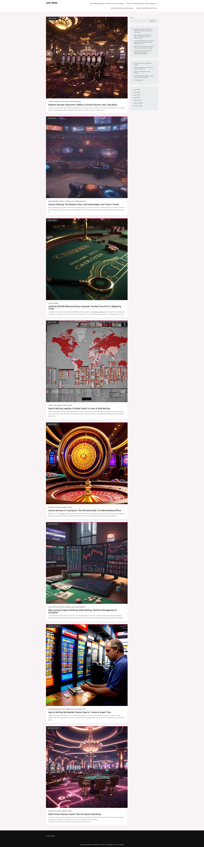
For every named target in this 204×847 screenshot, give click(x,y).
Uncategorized (53, 303)
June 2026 (137, 92)
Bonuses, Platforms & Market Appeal (122, 8)
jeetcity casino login (99, 312)
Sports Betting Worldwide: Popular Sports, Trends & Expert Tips (79, 712)
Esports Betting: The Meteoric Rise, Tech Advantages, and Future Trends (83, 204)
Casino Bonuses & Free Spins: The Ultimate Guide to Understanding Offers (84, 510)
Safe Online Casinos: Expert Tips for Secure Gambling (74, 814)
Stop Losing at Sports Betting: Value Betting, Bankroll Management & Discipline (82, 611)
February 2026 (138, 103)
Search (132, 17)
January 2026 (138, 106)
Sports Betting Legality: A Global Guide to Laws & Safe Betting (79, 408)
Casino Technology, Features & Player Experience (142, 3)
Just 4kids (51, 2)
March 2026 (137, 100)
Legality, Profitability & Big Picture (146, 8)
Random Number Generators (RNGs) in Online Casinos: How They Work (82, 104)
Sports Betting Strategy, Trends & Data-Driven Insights (107, 3)
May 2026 (137, 95)
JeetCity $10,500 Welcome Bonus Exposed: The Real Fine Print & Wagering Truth (84, 307)
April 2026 (137, 97)
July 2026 (137, 89)
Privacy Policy (51, 836)
